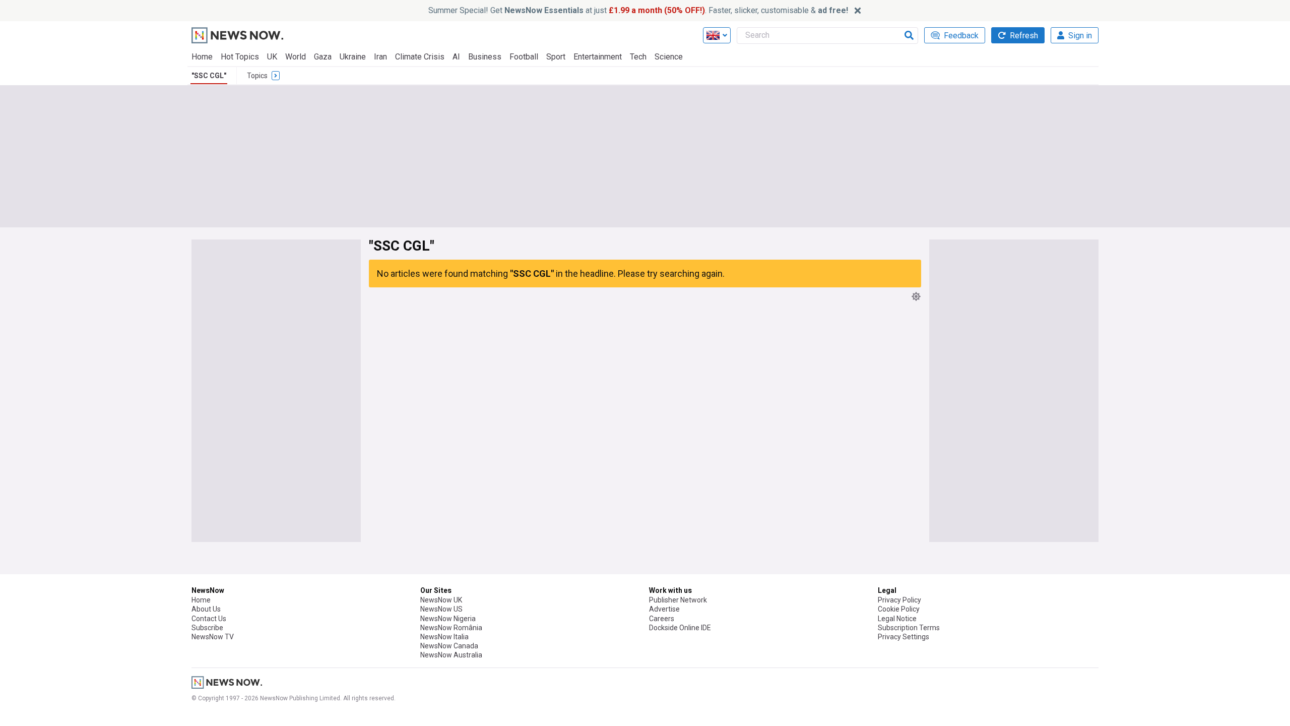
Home (202, 57)
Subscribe (207, 628)
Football (523, 57)
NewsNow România (451, 628)
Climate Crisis (419, 57)
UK (272, 57)
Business (484, 57)
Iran (380, 57)
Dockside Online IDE (680, 628)
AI (456, 57)
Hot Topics (240, 57)
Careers (661, 619)
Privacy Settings (903, 637)
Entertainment (597, 57)
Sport (555, 57)
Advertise (664, 609)
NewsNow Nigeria (448, 619)
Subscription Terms (909, 628)
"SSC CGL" (208, 76)
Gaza (323, 57)
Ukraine (353, 57)
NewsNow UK (441, 600)
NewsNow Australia (451, 655)
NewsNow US (441, 609)
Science (669, 57)
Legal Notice (897, 619)
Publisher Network (678, 600)
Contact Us (208, 619)
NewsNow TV (212, 637)
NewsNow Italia (444, 637)
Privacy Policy (899, 600)
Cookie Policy (899, 609)
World (295, 57)
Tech (638, 57)
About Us (206, 609)
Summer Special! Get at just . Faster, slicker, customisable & (638, 10)
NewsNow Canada (449, 646)
